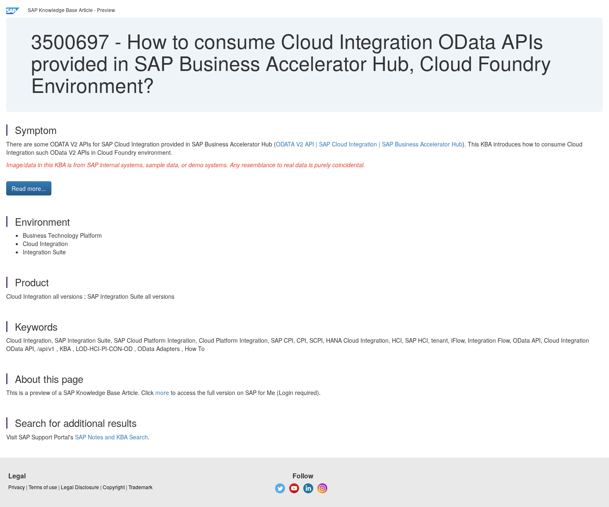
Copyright (114, 486)
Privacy (16, 486)
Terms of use (43, 486)
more (162, 392)
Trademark (140, 486)
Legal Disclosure (80, 486)
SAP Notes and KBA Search (111, 437)
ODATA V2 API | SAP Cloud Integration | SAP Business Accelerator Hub (369, 144)
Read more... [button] (29, 188)
